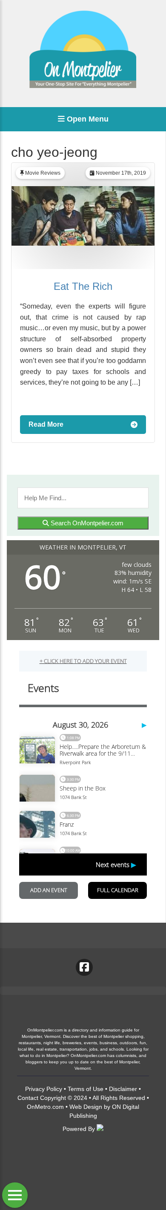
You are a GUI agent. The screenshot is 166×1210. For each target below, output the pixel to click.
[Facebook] (84, 967)
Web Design (85, 1106)
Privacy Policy (43, 1088)
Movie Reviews (42, 173)
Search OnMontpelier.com (86, 523)
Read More (46, 424)
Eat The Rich (83, 286)
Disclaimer (123, 1088)
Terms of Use (85, 1088)
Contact (27, 1097)
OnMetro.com (45, 1106)
